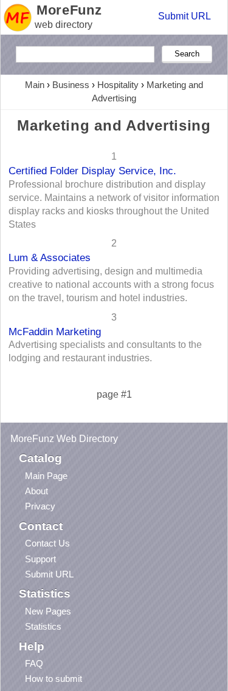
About (36, 491)
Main (34, 85)
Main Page (46, 476)
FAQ (34, 663)
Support (40, 559)
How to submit (53, 678)
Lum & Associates (50, 257)
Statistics (43, 626)
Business (70, 85)
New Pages (48, 611)
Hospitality (118, 85)
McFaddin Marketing (55, 331)
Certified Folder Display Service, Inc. (92, 171)
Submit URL (184, 16)
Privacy (40, 506)
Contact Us (47, 543)
